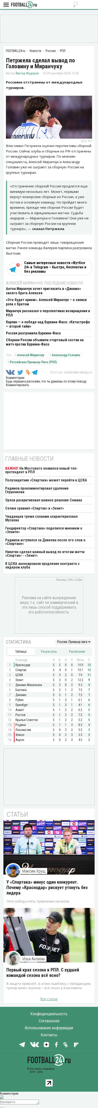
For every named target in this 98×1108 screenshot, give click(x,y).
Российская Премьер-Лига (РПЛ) (33, 362)
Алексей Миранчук (30, 355)
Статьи (17, 814)
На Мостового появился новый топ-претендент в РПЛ (41, 470)
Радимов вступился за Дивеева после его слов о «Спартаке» (45, 542)
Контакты (49, 1034)
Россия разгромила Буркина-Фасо (33, 333)
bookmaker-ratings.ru (78, 372)
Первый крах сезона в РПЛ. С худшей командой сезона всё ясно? (42, 972)
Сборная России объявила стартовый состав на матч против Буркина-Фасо (45, 342)
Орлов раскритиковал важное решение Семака (43, 500)
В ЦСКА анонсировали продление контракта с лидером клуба (42, 565)
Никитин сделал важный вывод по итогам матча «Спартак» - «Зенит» (45, 554)
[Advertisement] (49, 28)
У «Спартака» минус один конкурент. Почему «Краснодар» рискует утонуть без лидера (47, 887)
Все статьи (49, 999)
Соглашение (49, 1020)
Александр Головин (66, 355)
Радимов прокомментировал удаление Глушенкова (37, 490)
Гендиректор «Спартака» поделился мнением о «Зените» (43, 530)
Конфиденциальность (49, 1013)
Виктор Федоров (27, 73)
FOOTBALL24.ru (24, 5)
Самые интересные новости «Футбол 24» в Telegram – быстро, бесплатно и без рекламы (55, 267)
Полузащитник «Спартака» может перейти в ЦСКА (46, 480)
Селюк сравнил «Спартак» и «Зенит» (34, 508)
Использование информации (49, 1027)
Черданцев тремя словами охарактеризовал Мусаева (41, 518)
